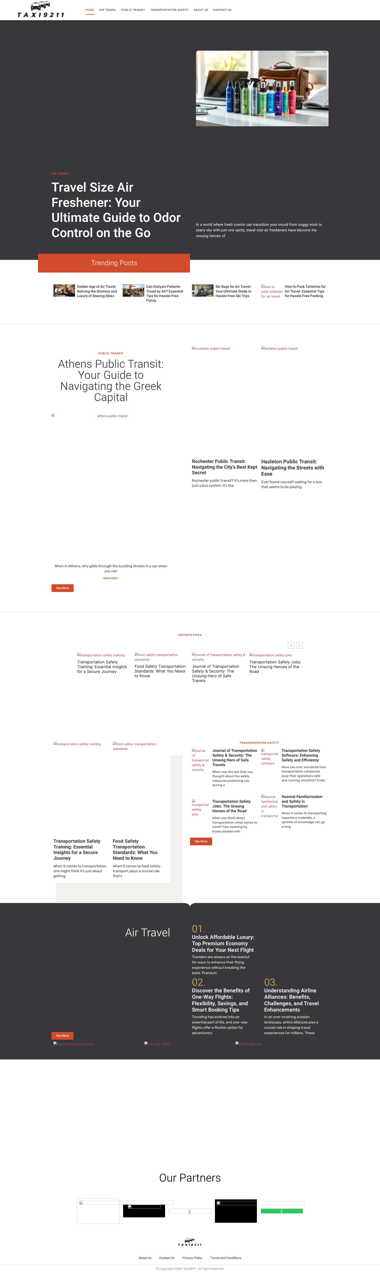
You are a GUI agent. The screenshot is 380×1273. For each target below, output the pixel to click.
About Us (201, 10)
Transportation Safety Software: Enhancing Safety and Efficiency (301, 755)
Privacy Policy (192, 1258)
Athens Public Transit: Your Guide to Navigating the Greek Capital (111, 381)
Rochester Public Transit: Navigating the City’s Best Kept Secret (224, 467)
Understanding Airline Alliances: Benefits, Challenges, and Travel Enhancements (291, 1000)
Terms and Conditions (225, 1258)
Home (90, 10)
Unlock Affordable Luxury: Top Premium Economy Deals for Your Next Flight (223, 943)
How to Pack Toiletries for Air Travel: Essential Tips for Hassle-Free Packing (305, 291)
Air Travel (107, 10)
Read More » (111, 578)
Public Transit (133, 10)
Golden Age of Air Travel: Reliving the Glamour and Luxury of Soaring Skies (97, 291)
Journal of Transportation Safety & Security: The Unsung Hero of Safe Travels (215, 673)
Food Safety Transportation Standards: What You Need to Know (160, 671)
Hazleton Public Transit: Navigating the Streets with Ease (292, 468)
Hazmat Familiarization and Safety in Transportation (302, 801)
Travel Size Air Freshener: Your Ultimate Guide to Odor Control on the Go (116, 210)
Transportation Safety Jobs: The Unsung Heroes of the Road (275, 667)
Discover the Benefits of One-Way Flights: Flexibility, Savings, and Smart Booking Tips (221, 1000)
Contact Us (222, 10)
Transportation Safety (169, 10)
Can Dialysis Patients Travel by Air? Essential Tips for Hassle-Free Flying (164, 293)
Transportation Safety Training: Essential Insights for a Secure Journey (102, 667)
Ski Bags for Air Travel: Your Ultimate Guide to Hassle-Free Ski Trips (233, 291)
